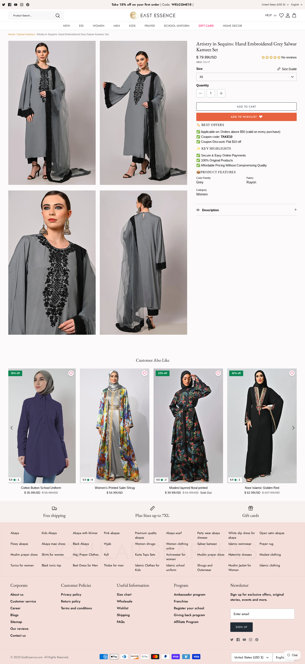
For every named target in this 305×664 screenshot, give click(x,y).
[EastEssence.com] (152, 15)
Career (15, 608)
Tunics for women (22, 565)
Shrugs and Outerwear (204, 567)
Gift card (206, 26)
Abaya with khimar (85, 533)
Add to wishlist (244, 117)
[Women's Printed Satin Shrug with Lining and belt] (114, 425)
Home (11, 34)
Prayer (150, 26)
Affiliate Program (186, 621)
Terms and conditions (76, 608)
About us (16, 594)
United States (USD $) (273, 4)
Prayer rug (266, 544)
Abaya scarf (174, 533)
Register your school (189, 608)
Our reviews (19, 628)
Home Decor (232, 26)
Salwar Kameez (26, 34)
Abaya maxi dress (53, 544)
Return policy (71, 601)
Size (199, 68)
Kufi (106, 554)
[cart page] (294, 15)
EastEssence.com (32, 657)
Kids (132, 26)
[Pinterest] (27, 4)
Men (116, 26)
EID (81, 26)
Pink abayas (112, 533)
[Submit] (57, 15)
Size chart (124, 594)
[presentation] (11, 427)
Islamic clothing (270, 565)
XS (201, 77)
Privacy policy (71, 594)
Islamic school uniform (175, 567)
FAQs (121, 621)
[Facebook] (9, 4)
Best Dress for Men (85, 565)
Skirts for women (53, 554)
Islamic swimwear (239, 544)
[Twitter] (3, 4)
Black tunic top (51, 565)
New (66, 26)
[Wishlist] (281, 15)
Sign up (241, 627)
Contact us (18, 635)
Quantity (202, 85)
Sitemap (16, 621)
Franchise (181, 601)
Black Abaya (81, 544)
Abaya (15, 533)
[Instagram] (21, 4)
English (295, 4)
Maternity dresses (240, 554)
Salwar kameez (207, 544)
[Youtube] (15, 4)
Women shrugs (145, 544)
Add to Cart (246, 107)
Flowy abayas (19, 544)
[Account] (287, 15)
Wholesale (124, 601)
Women (98, 26)
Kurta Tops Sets (145, 554)
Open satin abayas (272, 533)
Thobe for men (114, 565)
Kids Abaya (49, 533)
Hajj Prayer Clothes (86, 554)
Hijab (107, 544)
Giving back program (189, 615)
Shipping (123, 615)
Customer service (23, 601)
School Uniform (176, 26)
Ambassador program (189, 594)
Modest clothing (270, 554)
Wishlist (122, 608)
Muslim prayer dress (24, 554)
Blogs (14, 615)
